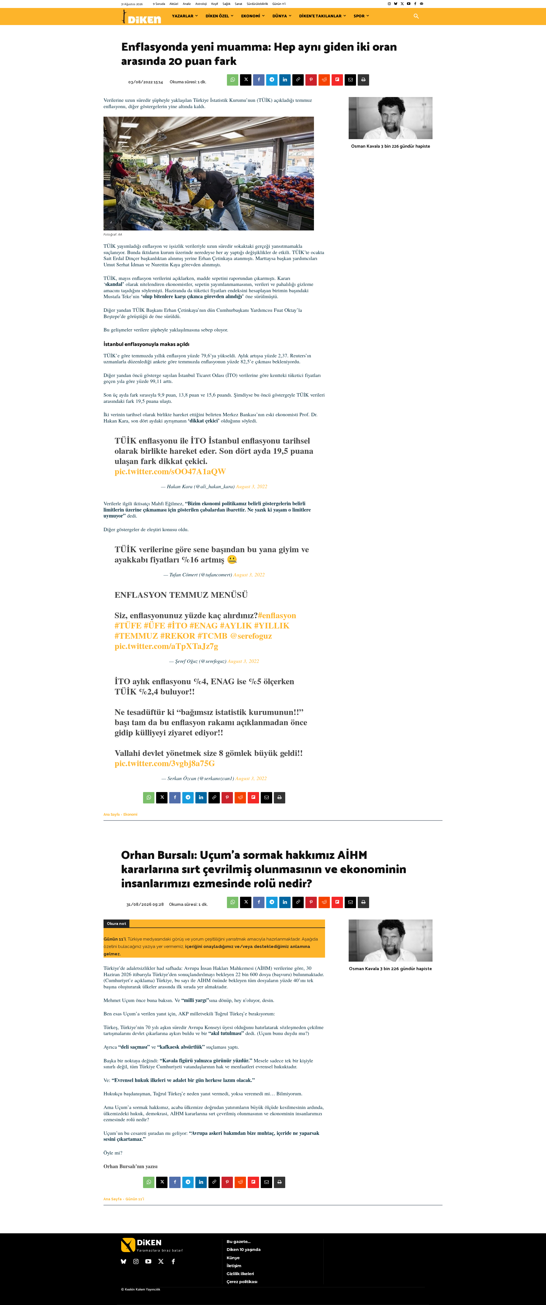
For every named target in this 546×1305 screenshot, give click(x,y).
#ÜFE (154, 625)
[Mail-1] (421, 4)
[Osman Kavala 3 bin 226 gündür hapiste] (391, 118)
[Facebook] (415, 4)
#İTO (177, 625)
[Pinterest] (311, 80)
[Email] (350, 80)
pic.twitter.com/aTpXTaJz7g (166, 645)
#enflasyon (277, 615)
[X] (245, 80)
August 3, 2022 (251, 486)
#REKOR (177, 635)
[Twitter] (402, 4)
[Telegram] (272, 80)
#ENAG (204, 625)
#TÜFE (128, 625)
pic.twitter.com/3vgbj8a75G (165, 762)
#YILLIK (271, 625)
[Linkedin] (285, 80)
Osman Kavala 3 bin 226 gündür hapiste (390, 146)
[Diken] (141, 16)
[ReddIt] (324, 80)
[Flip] (337, 80)
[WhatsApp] (232, 80)
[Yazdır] (363, 80)
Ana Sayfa (112, 815)
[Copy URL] (298, 80)
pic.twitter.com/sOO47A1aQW (170, 471)
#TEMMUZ (136, 635)
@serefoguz (251, 635)
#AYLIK (236, 625)
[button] (416, 16)
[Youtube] (409, 4)
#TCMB (213, 635)
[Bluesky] (395, 4)
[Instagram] (389, 4)
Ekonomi (130, 815)
